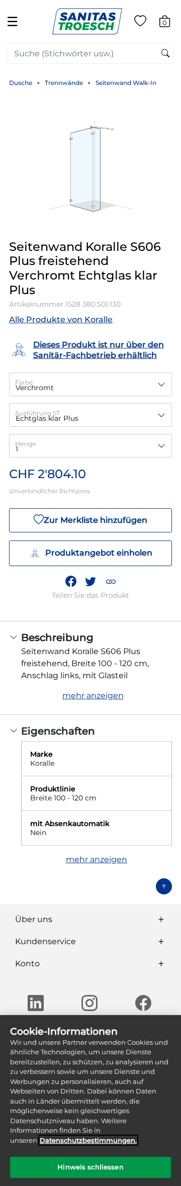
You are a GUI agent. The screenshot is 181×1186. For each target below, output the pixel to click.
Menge (25, 443)
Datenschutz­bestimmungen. (88, 1140)
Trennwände (64, 82)
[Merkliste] (140, 23)
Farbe (24, 382)
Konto (27, 963)
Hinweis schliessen (90, 1167)
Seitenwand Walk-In (126, 82)
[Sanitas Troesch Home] (87, 21)
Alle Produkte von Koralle (61, 319)
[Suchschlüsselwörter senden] (165, 54)
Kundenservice (45, 941)
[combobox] (90, 53)
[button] (111, 581)
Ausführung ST (37, 413)
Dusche (20, 82)
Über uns (33, 919)
